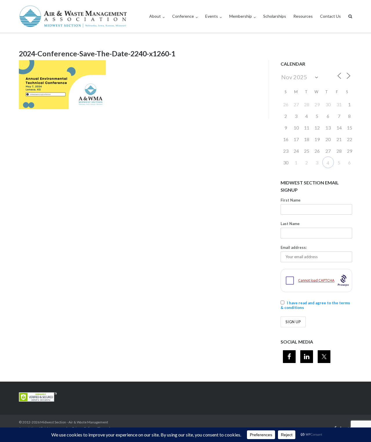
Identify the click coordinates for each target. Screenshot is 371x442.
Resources (303, 16)
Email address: (294, 247)
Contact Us (330, 16)
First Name (291, 200)
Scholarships (274, 16)
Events (211, 16)
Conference (183, 16)
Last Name (290, 223)
